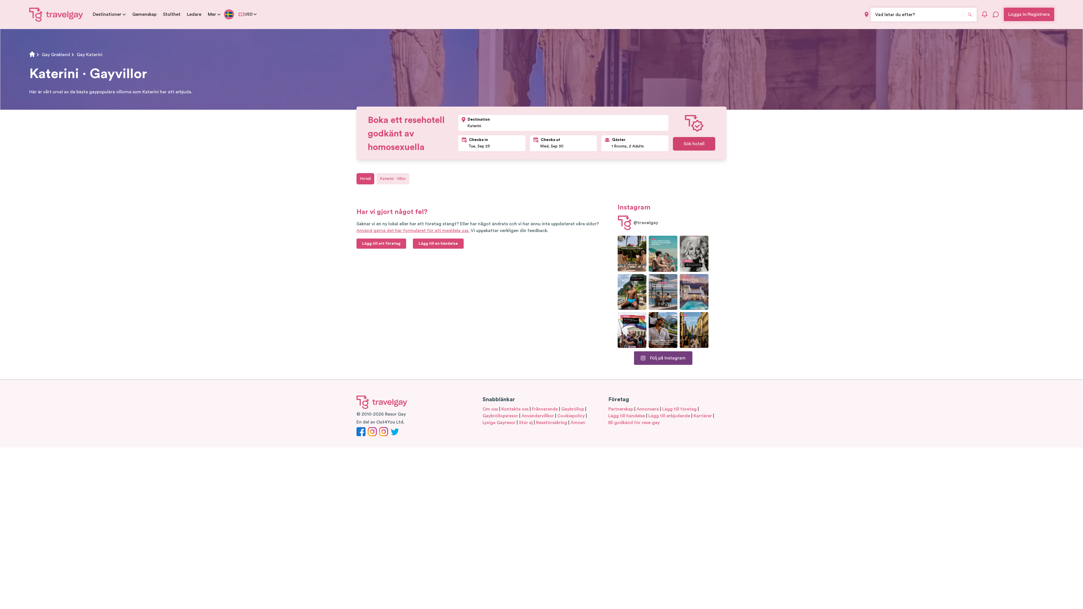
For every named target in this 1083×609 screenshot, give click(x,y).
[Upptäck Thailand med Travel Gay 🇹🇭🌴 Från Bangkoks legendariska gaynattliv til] (632, 292)
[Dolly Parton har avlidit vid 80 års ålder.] (694, 254)
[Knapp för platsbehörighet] (866, 14)
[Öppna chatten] (995, 14)
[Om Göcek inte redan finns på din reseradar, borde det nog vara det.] (632, 254)
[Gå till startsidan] (56, 14)
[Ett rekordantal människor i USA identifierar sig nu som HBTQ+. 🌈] (632, 330)
